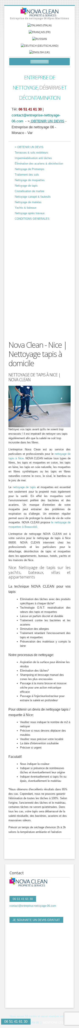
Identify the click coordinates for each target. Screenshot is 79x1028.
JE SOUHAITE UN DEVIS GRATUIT (36, 920)
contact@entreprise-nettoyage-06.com (32, 905)
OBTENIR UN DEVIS (47, 121)
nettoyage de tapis (24, 487)
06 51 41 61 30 (30, 109)
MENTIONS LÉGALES (57, 1022)
